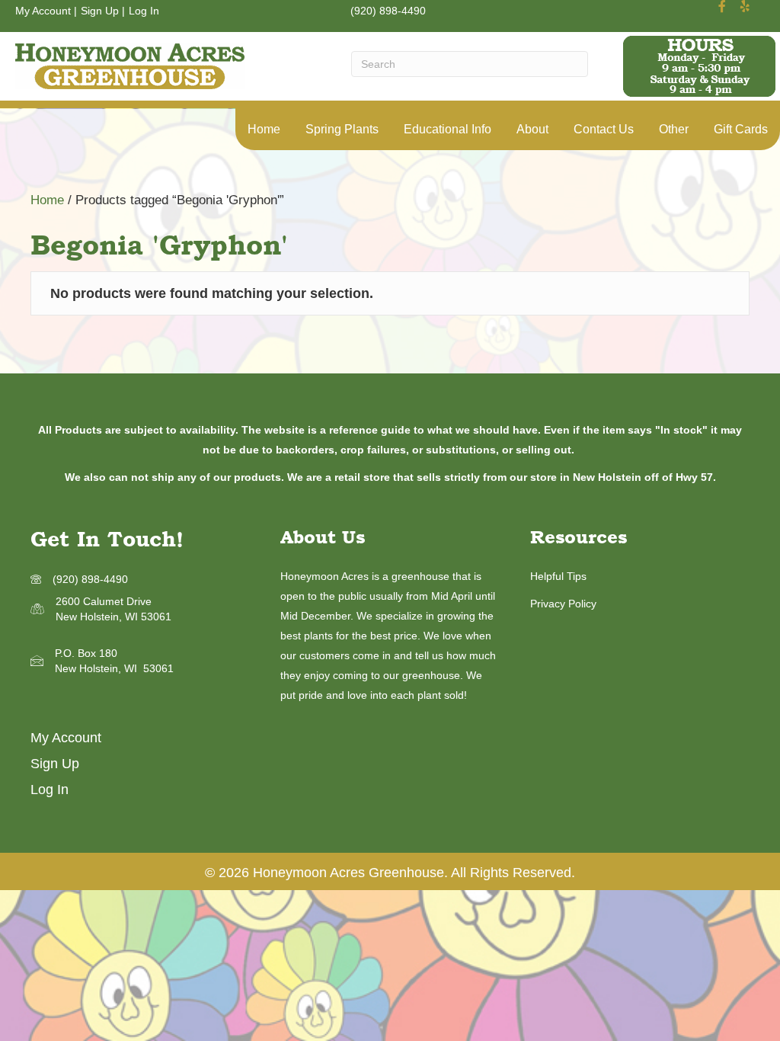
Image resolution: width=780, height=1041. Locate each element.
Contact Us (604, 129)
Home (264, 129)
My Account (43, 11)
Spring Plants (342, 129)
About (532, 129)
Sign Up (100, 11)
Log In (144, 11)
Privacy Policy (563, 603)
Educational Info (447, 129)
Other (674, 129)
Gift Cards (741, 129)
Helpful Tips (558, 576)
